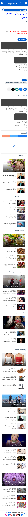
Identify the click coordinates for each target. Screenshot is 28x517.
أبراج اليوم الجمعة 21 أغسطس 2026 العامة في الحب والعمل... (9, 497)
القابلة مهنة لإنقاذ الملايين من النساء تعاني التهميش (10, 333)
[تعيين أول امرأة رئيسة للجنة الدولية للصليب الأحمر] (7, 45)
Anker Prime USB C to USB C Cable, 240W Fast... (9, 386)
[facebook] (22, 515)
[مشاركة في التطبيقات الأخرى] (9, 89)
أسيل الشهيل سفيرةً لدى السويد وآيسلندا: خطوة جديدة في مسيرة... (9, 419)
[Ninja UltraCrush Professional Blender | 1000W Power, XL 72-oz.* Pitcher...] (21, 378)
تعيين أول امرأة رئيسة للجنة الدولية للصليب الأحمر (7, 52)
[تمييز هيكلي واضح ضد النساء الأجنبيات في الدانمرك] (21, 203)
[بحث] (2, 3)
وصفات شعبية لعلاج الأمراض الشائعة (11, 258)
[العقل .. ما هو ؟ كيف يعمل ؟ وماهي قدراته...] (21, 224)
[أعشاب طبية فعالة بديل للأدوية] (14, 240)
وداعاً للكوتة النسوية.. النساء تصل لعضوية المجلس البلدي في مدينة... (14, 285)
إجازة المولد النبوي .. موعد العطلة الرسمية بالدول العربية (9, 458)
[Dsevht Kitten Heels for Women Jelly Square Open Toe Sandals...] (21, 371)
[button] (20, 89)
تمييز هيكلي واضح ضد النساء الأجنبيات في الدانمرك (9, 203)
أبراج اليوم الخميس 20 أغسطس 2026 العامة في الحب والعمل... (9, 506)
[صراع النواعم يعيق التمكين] (21, 307)
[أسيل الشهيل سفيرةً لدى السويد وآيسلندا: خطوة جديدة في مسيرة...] (21, 418)
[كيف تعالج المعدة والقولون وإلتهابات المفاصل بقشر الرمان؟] (21, 265)
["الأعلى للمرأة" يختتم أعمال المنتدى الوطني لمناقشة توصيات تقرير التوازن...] (20, 45)
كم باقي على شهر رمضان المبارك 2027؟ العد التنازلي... (10, 451)
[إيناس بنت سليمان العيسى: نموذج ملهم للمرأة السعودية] (21, 299)
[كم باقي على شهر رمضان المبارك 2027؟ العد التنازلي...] (21, 451)
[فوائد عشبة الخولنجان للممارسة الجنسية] (21, 251)
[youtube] (11, 515)
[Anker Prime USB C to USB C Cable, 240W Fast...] (21, 386)
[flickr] (6, 515)
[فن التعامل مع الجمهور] (21, 210)
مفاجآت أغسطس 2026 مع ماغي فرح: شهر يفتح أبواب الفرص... (14, 444)
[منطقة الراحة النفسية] (21, 190)
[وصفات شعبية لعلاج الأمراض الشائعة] (21, 258)
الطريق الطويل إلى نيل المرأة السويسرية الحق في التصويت (9, 292)
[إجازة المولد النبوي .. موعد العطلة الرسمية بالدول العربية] (21, 458)
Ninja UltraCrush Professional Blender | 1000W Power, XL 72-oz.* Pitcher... (9, 379)
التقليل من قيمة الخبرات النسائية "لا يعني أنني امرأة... (9, 340)
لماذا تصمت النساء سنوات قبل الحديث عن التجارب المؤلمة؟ (10, 427)
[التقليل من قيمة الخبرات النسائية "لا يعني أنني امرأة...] (21, 340)
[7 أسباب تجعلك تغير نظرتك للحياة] (21, 176)
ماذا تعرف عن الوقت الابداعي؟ (9, 464)
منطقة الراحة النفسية (11, 189)
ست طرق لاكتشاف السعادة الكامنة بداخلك (9, 183)
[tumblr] (14, 515)
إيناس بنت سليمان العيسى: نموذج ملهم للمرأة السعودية (9, 299)
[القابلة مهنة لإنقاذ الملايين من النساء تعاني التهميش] (21, 333)
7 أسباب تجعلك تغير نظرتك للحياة (9, 176)
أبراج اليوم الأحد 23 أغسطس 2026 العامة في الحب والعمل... (15, 483)
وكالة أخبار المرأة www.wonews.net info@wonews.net (19, 10)
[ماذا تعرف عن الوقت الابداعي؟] (21, 465)
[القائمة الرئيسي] (26, 3)
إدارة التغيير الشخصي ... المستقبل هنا (10, 217)
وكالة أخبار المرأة (8, 512)
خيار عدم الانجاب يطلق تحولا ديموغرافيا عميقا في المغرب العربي (14, 403)
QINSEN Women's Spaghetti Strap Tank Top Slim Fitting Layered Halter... (15, 362)
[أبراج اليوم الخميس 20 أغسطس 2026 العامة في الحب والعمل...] (21, 505)
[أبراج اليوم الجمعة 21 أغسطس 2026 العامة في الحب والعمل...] (21, 497)
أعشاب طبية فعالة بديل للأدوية (15, 244)
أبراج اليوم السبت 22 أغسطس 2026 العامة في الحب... (9, 490)
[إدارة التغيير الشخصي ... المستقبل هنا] (21, 217)
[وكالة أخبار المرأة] (14, 3)
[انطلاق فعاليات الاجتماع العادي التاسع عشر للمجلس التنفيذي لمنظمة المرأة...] (20, 60)
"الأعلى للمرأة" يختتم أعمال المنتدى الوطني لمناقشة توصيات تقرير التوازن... (21, 53)
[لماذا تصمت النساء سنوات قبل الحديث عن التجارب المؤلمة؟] (21, 426)
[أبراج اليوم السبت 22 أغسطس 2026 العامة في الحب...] (21, 490)
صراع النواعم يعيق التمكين (10, 306)
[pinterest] (17, 515)
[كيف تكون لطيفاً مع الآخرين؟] (14, 165)
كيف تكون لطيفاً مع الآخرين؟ (16, 169)
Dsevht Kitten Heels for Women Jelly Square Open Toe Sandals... (9, 371)
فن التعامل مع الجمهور (10, 209)
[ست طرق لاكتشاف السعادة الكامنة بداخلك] (21, 183)
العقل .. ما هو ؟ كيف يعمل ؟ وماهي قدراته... (9, 224)
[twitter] (19, 515)
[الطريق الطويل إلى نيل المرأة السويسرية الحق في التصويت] (21, 292)
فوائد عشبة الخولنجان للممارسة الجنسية (11, 251)
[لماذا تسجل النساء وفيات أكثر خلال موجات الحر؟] (21, 411)
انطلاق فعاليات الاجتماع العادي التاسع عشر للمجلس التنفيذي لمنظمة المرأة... (21, 68)
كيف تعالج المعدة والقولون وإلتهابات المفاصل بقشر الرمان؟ (10, 266)
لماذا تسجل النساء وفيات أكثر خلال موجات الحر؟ (9, 411)
